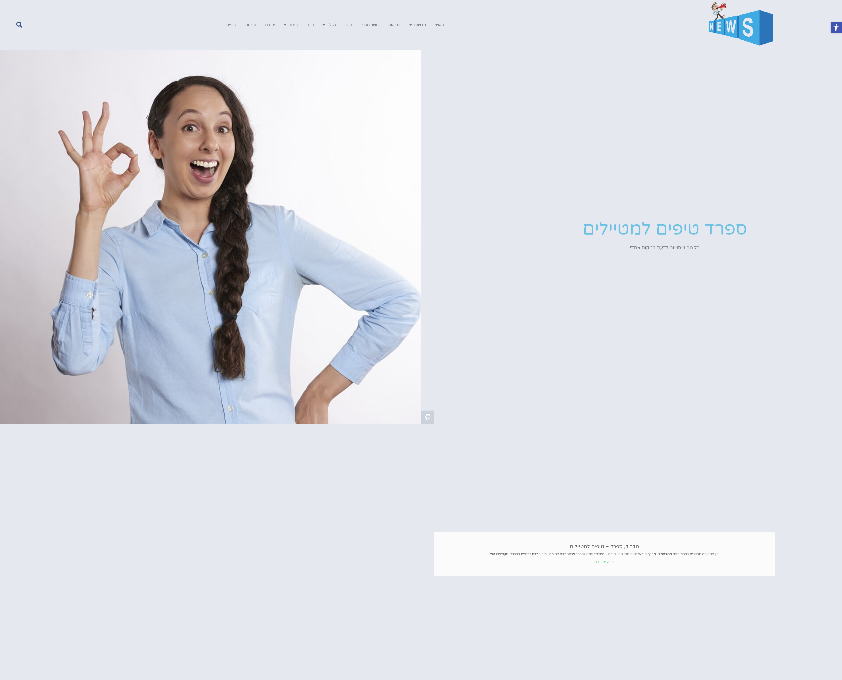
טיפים (231, 24)
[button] (836, 27)
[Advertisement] (421, 456)
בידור (293, 24)
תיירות (250, 24)
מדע (349, 24)
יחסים (270, 24)
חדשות (420, 24)
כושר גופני (370, 24)
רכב (310, 24)
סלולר (332, 24)
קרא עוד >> (604, 562)
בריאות (394, 24)
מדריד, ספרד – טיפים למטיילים (604, 546)
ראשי (439, 24)
